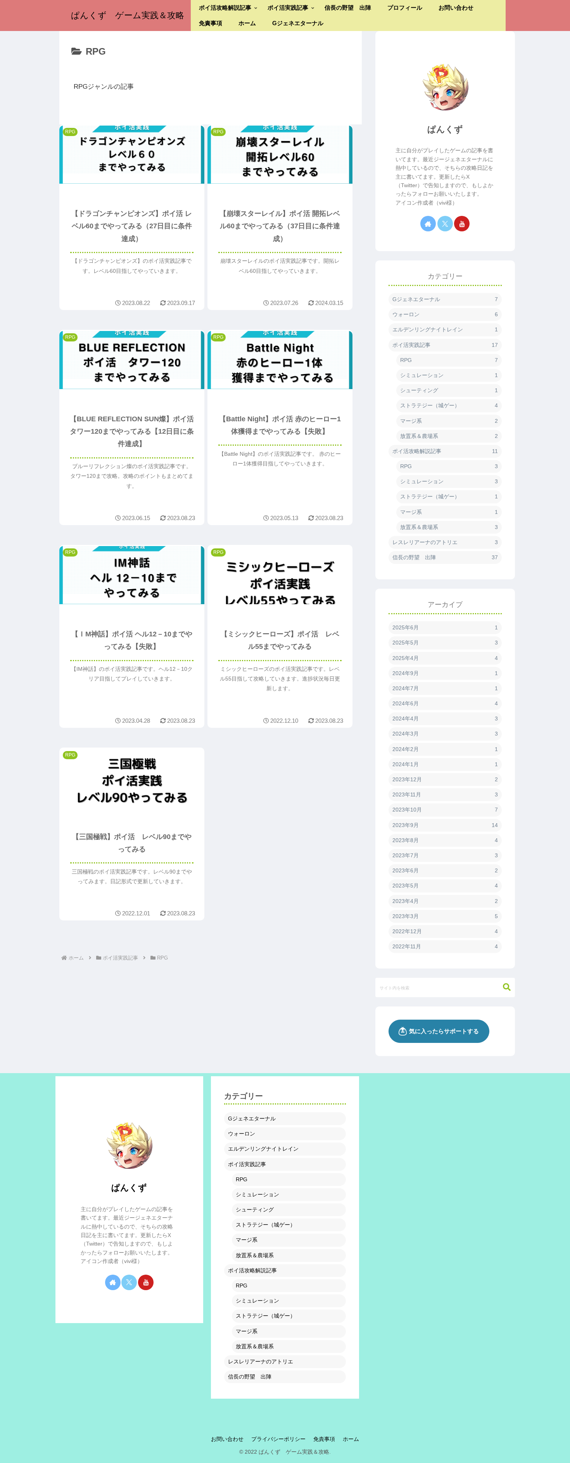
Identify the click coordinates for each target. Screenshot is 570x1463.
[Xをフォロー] (445, 223)
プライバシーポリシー (278, 1439)
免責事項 (324, 1439)
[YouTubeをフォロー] (462, 223)
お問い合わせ (227, 1439)
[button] (503, 987)
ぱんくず (445, 129)
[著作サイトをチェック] (428, 223)
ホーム (351, 1439)
